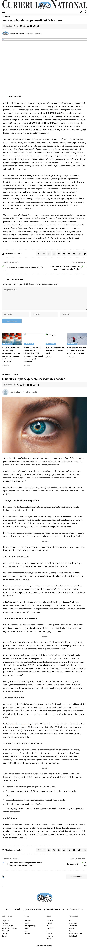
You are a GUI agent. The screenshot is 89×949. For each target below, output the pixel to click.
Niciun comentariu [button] (77, 876)
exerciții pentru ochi (21, 723)
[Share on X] (17, 26)
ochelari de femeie (40, 688)
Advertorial (6, 16)
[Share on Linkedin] (27, 26)
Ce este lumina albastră (13, 642)
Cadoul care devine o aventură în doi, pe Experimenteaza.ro (76, 350)
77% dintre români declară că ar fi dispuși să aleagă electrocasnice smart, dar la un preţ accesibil (33, 354)
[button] (4, 11)
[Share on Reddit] (64, 253)
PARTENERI (73, 916)
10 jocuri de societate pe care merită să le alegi (55, 350)
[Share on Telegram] (69, 253)
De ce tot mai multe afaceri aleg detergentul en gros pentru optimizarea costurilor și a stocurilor (11, 354)
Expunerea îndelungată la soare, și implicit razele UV (26, 572)
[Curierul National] (44, 5)
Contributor (17, 392)
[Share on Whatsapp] (24, 26)
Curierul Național (18, 33)
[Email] (31, 26)
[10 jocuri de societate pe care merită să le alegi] (55, 339)
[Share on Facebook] (14, 26)
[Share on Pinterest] (20, 26)
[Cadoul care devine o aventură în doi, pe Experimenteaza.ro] (77, 339)
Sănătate (15, 374)
